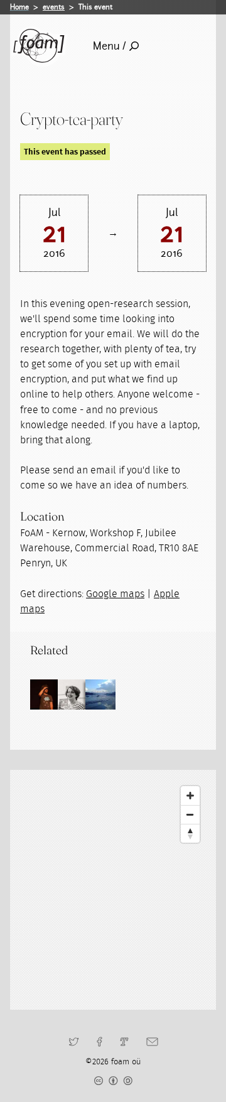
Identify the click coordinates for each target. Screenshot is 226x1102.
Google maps (115, 594)
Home (19, 7)
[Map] (113, 890)
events (54, 7)
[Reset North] (190, 833)
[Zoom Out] (190, 814)
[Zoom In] (190, 795)
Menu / (109, 46)
